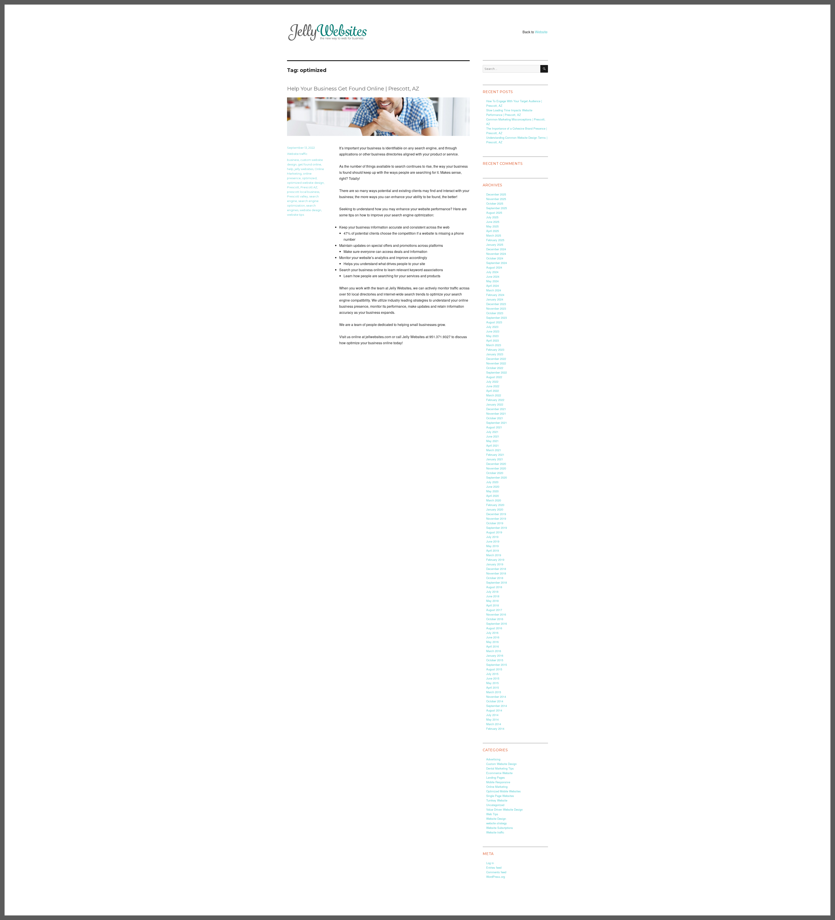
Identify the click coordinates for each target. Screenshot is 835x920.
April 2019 (492, 550)
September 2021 (496, 423)
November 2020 (496, 468)
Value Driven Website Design (504, 809)
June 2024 (492, 276)
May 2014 (492, 719)
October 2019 (494, 523)
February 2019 (495, 560)
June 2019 (492, 541)
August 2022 (494, 377)
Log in (490, 863)
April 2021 (492, 445)
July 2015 (492, 674)
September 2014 (496, 706)
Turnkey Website (496, 800)
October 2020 (494, 473)
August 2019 (494, 532)
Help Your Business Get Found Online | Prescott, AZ (353, 88)
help (290, 169)
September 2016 (496, 623)
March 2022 (493, 395)
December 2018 (496, 569)
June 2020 (492, 486)
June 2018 (492, 596)
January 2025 (494, 244)
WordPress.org (495, 877)
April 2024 (492, 286)
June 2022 (492, 386)
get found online (309, 164)
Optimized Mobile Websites (503, 791)
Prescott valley (297, 196)
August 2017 (494, 610)
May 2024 (492, 281)
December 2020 (496, 464)
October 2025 (494, 203)
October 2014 (494, 701)
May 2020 (492, 491)
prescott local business (303, 192)
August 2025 (494, 212)
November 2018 (496, 573)
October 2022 (494, 368)
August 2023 (494, 322)
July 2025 (492, 217)
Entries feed (493, 867)
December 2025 (496, 194)
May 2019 (492, 546)
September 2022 (496, 372)
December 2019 (496, 514)
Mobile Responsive (498, 782)
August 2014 (494, 710)
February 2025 (495, 240)
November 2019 (496, 518)
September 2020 (496, 477)
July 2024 (492, 272)
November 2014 (496, 697)
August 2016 (494, 628)
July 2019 (492, 537)
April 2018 (492, 605)
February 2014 (495, 728)
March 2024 (493, 290)
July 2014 (492, 715)
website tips (295, 214)
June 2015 (492, 678)
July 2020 (492, 482)
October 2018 (494, 578)
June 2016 (492, 637)
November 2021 (496, 413)
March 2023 (493, 345)
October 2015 (494, 660)
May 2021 (492, 441)
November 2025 (496, 199)
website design (310, 210)
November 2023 (496, 308)
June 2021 (492, 436)
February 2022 (495, 400)
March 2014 (493, 724)
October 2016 (494, 619)
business (293, 160)
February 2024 (495, 295)
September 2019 (496, 528)
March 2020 (493, 500)
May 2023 (492, 336)
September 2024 (496, 263)
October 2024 (494, 258)
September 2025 (496, 208)
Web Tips (492, 814)
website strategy (496, 823)
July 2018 (492, 591)
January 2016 (494, 655)
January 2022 (494, 404)
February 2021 (495, 454)
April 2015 (492, 687)
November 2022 (496, 363)
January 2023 (494, 354)
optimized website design (305, 182)
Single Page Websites (500, 796)
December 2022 (496, 359)
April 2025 (492, 231)
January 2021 (494, 459)
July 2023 (492, 327)
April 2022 (492, 391)
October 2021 (494, 418)
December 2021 (496, 409)
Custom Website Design (501, 764)
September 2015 (496, 665)
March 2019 (493, 555)
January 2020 (494, 509)
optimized (309, 178)
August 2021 (494, 427)
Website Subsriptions (499, 828)
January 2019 (494, 564)
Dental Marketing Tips (500, 768)
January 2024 (494, 299)
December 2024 (496, 249)
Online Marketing (497, 787)
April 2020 (492, 496)
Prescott (293, 187)
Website (541, 31)
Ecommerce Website (499, 773)
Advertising (493, 759)
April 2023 (492, 340)
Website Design (496, 818)
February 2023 (495, 349)
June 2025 (492, 222)
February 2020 (495, 505)
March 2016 (493, 651)
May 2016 (492, 642)
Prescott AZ (309, 187)
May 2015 (492, 683)
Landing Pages (495, 777)
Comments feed (496, 872)
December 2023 (496, 304)
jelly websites (304, 169)
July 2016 (492, 633)
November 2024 (496, 254)
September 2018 (496, 582)
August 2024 (494, 267)
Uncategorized (495, 805)
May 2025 (492, 226)
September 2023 (496, 318)
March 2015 (493, 692)
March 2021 (493, 450)
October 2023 (494, 313)
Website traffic (297, 153)
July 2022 (492, 381)
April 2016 (492, 646)
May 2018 (492, 601)
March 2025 (493, 235)
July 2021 (492, 432)
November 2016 (496, 614)
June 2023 (492, 331)
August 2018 (494, 587)
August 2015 (494, 669)
